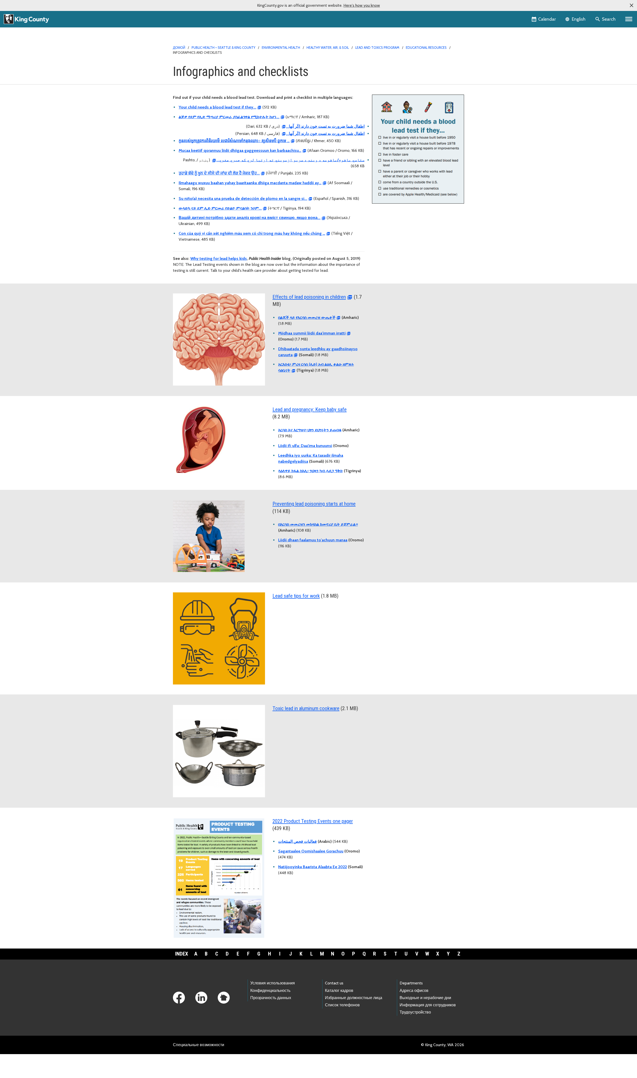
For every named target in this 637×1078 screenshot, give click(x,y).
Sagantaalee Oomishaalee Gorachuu (310, 851)
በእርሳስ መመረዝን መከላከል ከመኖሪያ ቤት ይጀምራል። (318, 524)
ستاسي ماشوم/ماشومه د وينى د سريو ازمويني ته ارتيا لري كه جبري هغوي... (290, 160)
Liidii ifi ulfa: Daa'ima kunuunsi (305, 445)
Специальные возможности (198, 1044)
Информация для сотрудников (428, 1005)
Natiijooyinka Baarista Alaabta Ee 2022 (312, 866)
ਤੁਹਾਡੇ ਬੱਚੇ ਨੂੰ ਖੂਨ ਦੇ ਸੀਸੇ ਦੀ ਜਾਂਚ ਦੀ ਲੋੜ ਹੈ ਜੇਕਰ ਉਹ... (219, 173)
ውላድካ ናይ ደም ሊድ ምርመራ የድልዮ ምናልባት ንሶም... (220, 208)
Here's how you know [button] (361, 5)
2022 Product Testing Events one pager (312, 821)
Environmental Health (281, 48)
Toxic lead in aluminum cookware (305, 708)
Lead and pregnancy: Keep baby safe (309, 409)
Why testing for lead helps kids (218, 258)
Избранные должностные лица (353, 997)
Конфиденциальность (270, 990)
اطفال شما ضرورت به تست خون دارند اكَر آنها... (325, 126)
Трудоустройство (415, 1012)
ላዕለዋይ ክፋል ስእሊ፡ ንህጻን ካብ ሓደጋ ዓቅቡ (310, 470)
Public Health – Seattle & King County (223, 48)
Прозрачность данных (270, 997)
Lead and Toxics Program (377, 48)
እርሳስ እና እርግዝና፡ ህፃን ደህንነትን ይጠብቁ (309, 430)
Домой (179, 48)
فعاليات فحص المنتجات (297, 841)
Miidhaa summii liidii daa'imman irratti (312, 333)
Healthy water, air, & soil (328, 48)
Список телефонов (342, 1005)
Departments (411, 983)
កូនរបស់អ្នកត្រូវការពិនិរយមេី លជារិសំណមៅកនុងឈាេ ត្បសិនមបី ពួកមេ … (234, 140)
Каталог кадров (339, 990)
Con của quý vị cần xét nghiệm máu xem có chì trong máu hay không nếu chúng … (252, 233)
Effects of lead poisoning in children (309, 297)
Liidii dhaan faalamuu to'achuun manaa (312, 540)
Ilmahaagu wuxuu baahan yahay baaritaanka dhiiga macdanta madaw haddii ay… (250, 182)
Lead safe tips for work (296, 596)
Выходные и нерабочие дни (425, 997)
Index (181, 954)
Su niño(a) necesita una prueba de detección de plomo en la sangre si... (243, 198)
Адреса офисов (414, 990)
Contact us (334, 983)
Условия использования (272, 983)
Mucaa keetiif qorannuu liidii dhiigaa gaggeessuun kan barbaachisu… (240, 150)
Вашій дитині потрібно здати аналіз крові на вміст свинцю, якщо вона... (249, 217)
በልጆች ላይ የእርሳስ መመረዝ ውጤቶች (306, 317)
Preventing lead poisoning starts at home (314, 504)
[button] (631, 5)
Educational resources (426, 48)
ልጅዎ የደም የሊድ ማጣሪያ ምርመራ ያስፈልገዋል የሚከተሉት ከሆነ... (229, 116)
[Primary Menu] (629, 19)
